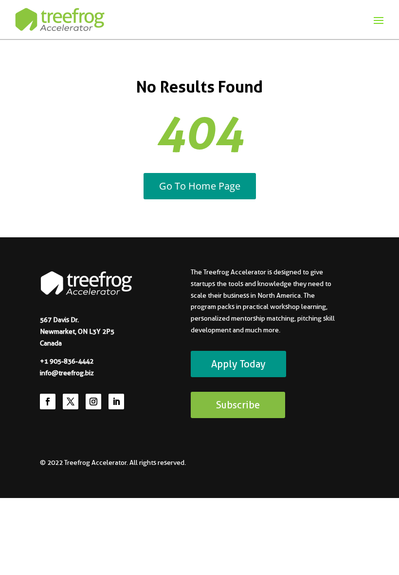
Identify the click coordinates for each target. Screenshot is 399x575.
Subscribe (238, 405)
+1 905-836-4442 (66, 361)
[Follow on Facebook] (47, 401)
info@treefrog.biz (67, 373)
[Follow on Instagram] (93, 401)
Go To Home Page (199, 185)
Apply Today (238, 364)
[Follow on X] (70, 401)
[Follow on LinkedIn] (116, 401)
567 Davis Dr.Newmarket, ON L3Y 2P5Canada (77, 331)
